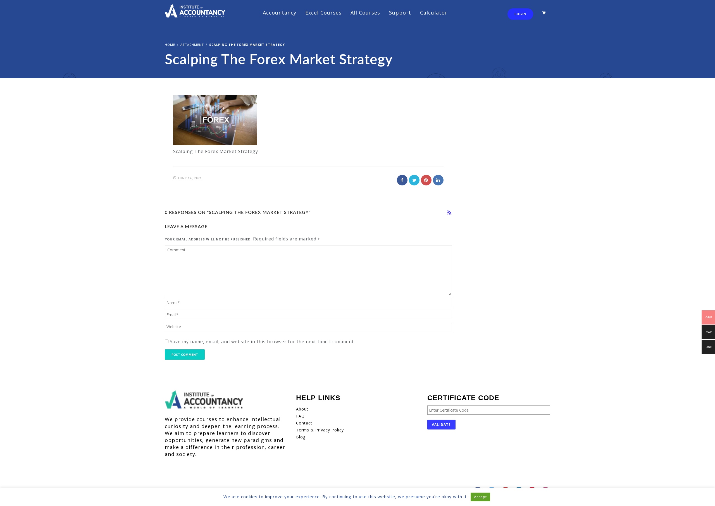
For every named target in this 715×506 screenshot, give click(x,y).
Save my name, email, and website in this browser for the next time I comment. (262, 341)
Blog (301, 437)
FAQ (300, 416)
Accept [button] (480, 496)
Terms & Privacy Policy (320, 430)
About (302, 409)
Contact (304, 423)
